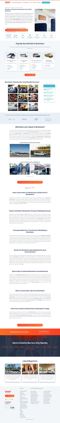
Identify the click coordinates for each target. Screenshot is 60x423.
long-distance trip (26, 133)
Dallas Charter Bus (34, 399)
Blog (20, 409)
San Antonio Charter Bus (47, 391)
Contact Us (34, 2)
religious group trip (37, 298)
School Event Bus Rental (24, 402)
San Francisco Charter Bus (48, 395)
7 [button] (32, 176)
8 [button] (33, 176)
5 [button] (30, 176)
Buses (31, 2)
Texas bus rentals (27, 13)
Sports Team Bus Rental (23, 406)
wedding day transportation (46, 235)
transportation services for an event (22, 274)
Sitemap (21, 410)
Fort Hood (5, 347)
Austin (22, 214)
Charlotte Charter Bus (47, 399)
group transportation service (34, 131)
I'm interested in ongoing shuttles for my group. (50, 99)
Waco (11, 347)
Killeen (32, 349)
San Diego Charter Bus (34, 403)
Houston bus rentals (11, 22)
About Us (21, 413)
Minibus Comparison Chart (24, 401)
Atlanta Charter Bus (34, 400)
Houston (26, 214)
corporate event (40, 218)
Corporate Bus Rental (23, 405)
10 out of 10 (8, 36)
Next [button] (49, 151)
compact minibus (18, 133)
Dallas (49, 347)
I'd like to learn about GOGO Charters (50, 93)
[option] (11, 61)
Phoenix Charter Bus (47, 403)
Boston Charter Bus (34, 392)
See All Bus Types (30, 74)
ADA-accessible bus (32, 137)
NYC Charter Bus (33, 391)
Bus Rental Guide (22, 397)
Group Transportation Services (23, 392)
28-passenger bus (40, 136)
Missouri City (29, 347)
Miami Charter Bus (46, 400)
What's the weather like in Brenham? (50, 96)
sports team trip (16, 256)
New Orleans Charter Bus (48, 396)
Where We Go (22, 393)
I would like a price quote (49, 89)
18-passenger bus (47, 136)
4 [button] (31, 159)
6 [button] (31, 176)
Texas (35, 294)
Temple (54, 347)
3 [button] (30, 159)
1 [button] (28, 159)
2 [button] (29, 159)
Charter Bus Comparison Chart (24, 399)
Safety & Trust (22, 414)
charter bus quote (23, 202)
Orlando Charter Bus (34, 396)
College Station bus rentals (20, 22)
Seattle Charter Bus (47, 392)
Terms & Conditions (23, 417)
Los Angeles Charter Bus (34, 395)
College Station (19, 347)
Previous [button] (10, 151)
